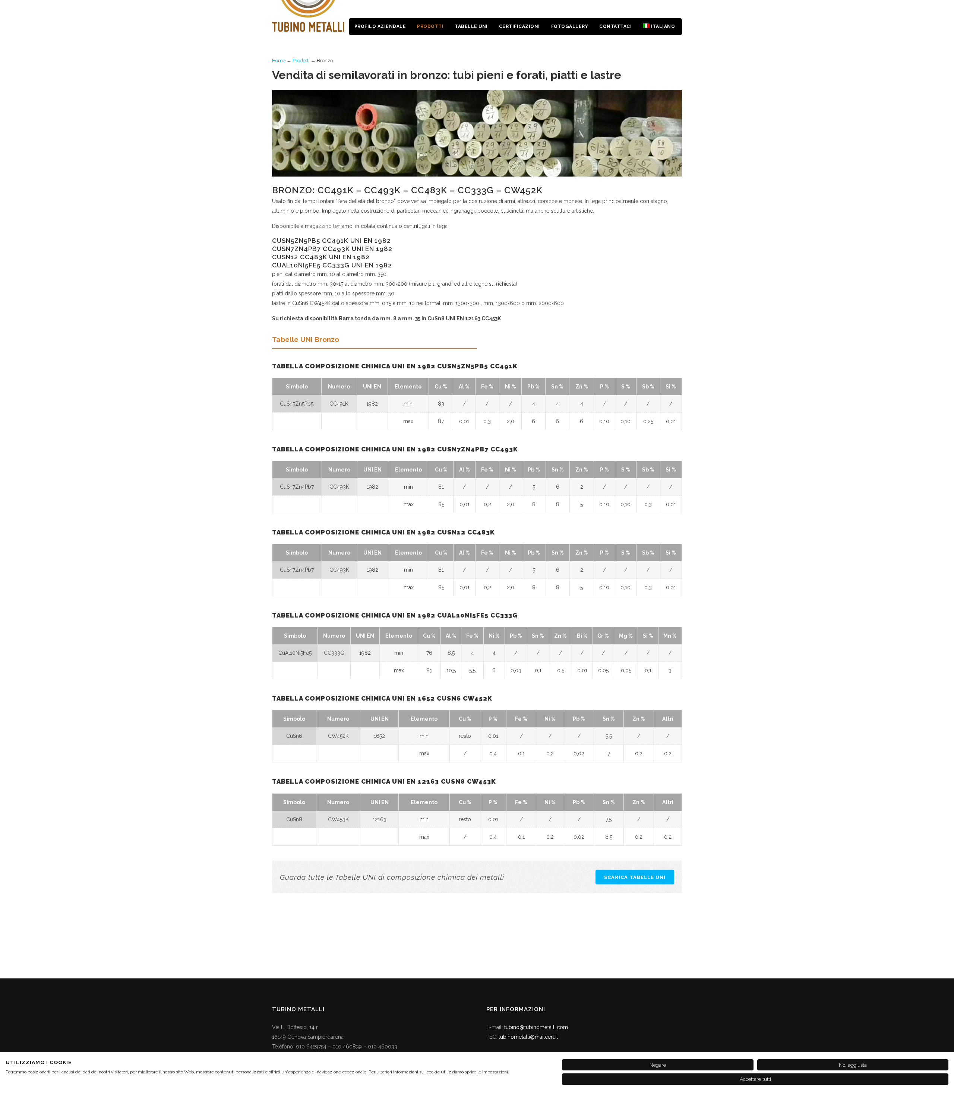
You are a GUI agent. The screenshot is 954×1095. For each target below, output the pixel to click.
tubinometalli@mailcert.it (528, 1037)
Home (278, 60)
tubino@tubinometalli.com (536, 1027)
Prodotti (301, 60)
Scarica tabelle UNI (635, 877)
